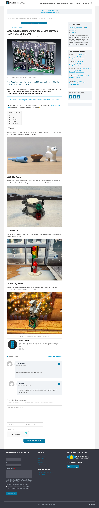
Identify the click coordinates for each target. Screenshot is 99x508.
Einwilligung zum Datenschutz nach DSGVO (17, 484)
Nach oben (92, 504)
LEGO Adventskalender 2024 (42, 336)
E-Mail (7, 462)
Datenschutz (42, 458)
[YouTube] (78, 96)
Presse (41, 462)
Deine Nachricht (10, 468)
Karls (78, 3)
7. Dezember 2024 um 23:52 (22, 365)
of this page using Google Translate (34, 23)
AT (54, 12)
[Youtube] (23, 349)
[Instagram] (74, 96)
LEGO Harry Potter (13, 123)
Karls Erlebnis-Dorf (44, 475)
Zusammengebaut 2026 (47, 3)
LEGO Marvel (12, 121)
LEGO (71, 3)
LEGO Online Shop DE (47, 12)
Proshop (54, 10)
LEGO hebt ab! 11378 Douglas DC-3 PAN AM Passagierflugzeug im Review (77, 56)
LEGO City (11, 117)
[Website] (20, 349)
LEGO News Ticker (62, 3)
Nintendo (86, 3)
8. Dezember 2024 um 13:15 (24, 385)
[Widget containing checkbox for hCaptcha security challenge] (18, 434)
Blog (13, 18)
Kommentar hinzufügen (55, 356)
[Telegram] (70, 96)
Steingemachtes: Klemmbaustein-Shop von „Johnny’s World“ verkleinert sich (78, 83)
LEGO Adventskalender (15, 28)
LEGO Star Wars (13, 119)
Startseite (9, 18)
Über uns (41, 460)
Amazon (44, 10)
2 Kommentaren (40, 37)
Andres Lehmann (73, 68)
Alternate (49, 10)
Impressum (42, 456)
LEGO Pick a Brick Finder (45, 472)
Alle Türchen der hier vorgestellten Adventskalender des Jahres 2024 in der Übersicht (34, 100)
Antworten (59, 364)
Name (7, 457)
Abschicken (11, 493)
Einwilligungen (43, 464)
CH (56, 12)
